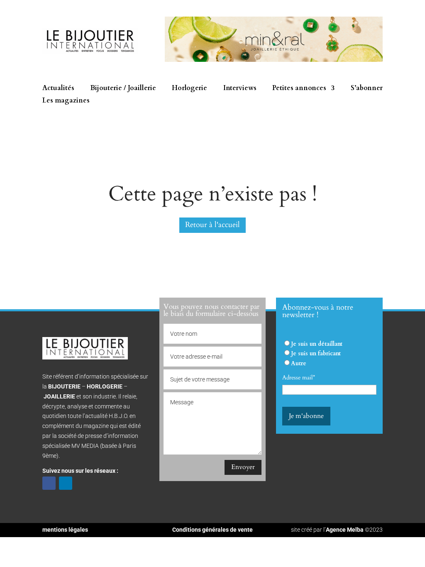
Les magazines (66, 101)
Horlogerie (189, 89)
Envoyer (243, 467)
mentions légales (65, 529)
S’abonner (367, 89)
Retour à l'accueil (212, 225)
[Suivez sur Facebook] (49, 483)
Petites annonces (299, 89)
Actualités (58, 89)
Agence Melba (345, 529)
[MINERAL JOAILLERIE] (273, 60)
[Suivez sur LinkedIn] (65, 483)
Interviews (239, 89)
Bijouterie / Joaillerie (123, 89)
